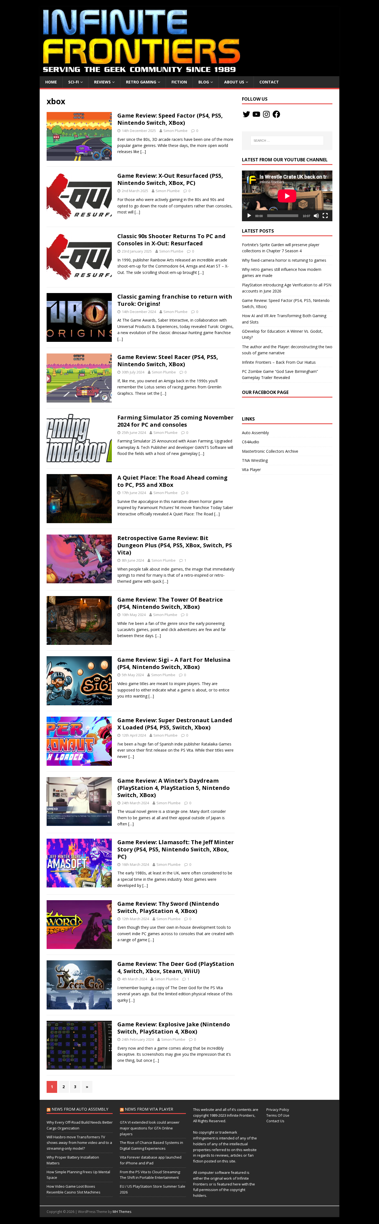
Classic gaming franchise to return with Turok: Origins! (174, 300)
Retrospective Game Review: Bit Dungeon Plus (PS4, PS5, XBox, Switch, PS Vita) (174, 545)
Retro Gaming (141, 82)
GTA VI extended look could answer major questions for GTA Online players (150, 1128)
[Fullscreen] (325, 215)
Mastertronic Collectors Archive (270, 451)
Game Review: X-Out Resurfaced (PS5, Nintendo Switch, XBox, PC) (170, 179)
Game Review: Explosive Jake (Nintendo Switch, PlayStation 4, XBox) (173, 1028)
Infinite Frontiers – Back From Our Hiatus (279, 362)
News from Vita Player (149, 1109)
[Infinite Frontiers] (189, 73)
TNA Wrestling (255, 460)
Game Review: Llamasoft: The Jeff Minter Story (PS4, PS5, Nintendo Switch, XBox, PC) (175, 849)
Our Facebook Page (265, 392)
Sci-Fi (73, 82)
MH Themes (122, 1211)
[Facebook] (276, 114)
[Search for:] (287, 140)
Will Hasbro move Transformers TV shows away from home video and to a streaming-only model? (79, 1142)
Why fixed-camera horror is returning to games (284, 260)
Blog (203, 82)
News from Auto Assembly (80, 1109)
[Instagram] (266, 114)
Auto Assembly (255, 432)
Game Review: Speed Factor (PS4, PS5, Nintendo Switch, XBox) (170, 119)
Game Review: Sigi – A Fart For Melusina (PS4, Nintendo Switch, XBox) (174, 663)
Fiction (179, 82)
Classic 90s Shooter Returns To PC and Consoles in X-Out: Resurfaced (171, 239)
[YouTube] (256, 114)
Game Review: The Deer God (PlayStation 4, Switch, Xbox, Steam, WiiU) (175, 967)
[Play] (249, 215)
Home (51, 82)
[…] (143, 151)
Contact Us (275, 1120)
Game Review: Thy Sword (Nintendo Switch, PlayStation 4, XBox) (168, 907)
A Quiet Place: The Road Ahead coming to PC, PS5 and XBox (172, 481)
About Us (234, 82)
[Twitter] (246, 114)
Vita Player (251, 469)
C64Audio (250, 441)
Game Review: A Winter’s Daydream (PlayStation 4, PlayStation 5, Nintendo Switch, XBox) (173, 788)
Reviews (102, 82)
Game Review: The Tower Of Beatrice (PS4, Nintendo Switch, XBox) (170, 603)
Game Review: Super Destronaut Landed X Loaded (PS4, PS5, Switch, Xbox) (174, 723)
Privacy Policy (277, 1109)
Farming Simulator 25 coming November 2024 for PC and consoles (175, 421)
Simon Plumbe (175, 130)
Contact (269, 82)
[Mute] (316, 215)
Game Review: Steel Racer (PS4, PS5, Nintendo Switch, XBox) (167, 360)
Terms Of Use (277, 1115)
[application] (287, 196)
